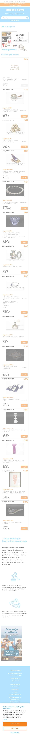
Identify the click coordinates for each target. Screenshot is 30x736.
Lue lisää (5, 719)
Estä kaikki (14, 728)
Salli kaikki (15, 724)
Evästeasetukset (15, 732)
